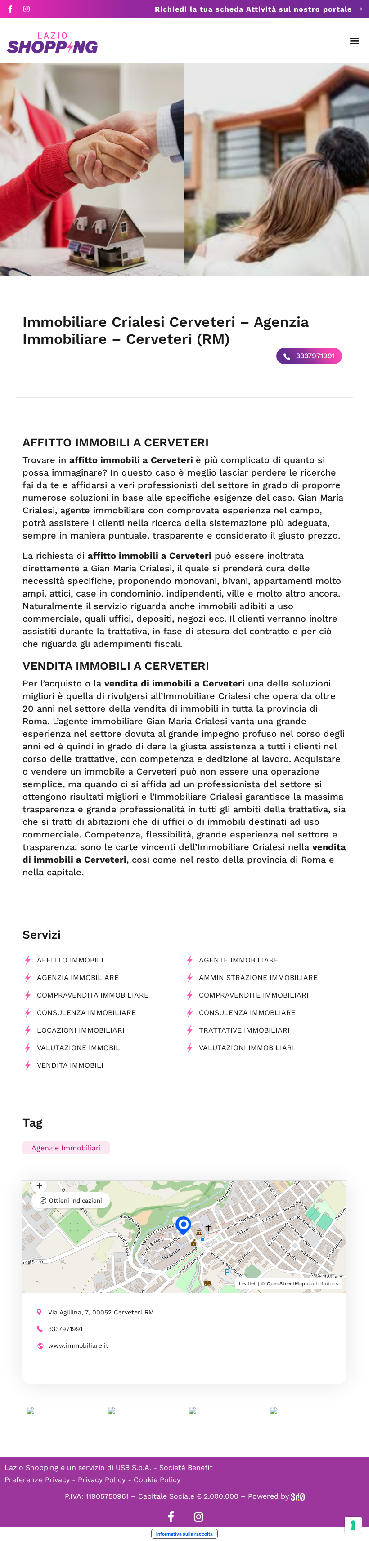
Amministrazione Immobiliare (258, 977)
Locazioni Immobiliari (81, 1030)
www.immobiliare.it (78, 1345)
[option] (92, 169)
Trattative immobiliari (244, 1030)
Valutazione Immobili (79, 1047)
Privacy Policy (102, 1479)
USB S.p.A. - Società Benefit (164, 1467)
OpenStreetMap (286, 1284)
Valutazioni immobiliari (246, 1047)
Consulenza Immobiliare (86, 1012)
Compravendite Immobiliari (254, 995)
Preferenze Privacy (37, 1479)
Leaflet (247, 1284)
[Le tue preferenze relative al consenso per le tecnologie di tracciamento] (353, 1525)
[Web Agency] (298, 1496)
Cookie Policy (157, 1479)
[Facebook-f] (10, 9)
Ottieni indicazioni (75, 1200)
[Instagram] (26, 9)
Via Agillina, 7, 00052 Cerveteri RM (101, 1312)
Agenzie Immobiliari (66, 1148)
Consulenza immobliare (247, 1012)
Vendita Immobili (70, 1065)
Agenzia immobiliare (78, 977)
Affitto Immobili (70, 960)
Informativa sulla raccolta (184, 1534)
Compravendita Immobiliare (92, 995)
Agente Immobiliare (239, 960)
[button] (354, 40)
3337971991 (314, 356)
